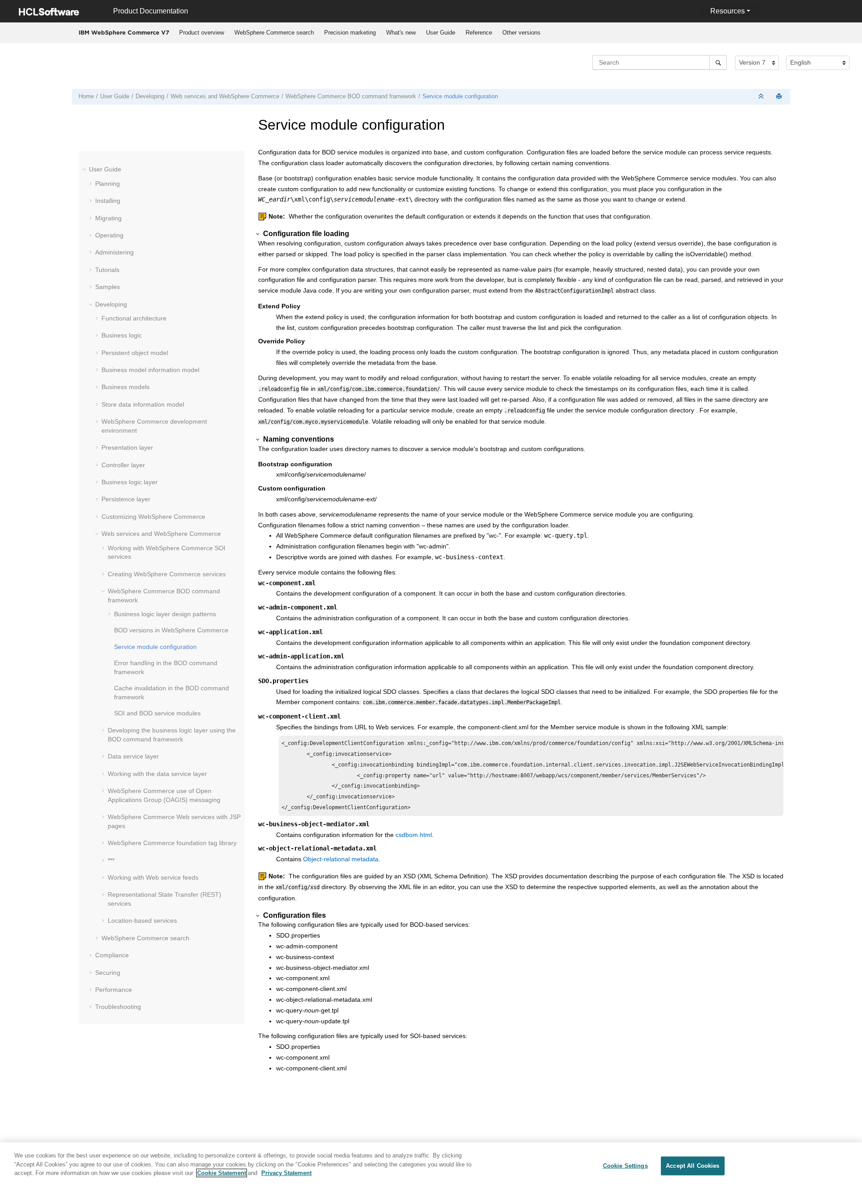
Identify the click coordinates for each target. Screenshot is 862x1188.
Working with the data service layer (157, 773)
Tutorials (107, 269)
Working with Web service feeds (153, 877)
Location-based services (142, 920)
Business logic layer (129, 482)
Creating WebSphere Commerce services (167, 574)
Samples (107, 286)
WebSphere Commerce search (274, 32)
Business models (125, 386)
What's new (401, 32)
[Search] (718, 62)
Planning (107, 183)
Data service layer (133, 756)
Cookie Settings (625, 1165)
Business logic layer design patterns (165, 614)
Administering (114, 252)
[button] (85, 169)
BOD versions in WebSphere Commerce (171, 630)
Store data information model (142, 404)
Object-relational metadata (340, 859)
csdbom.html (414, 834)
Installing (107, 200)
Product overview (201, 32)
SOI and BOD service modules (157, 713)
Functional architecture (134, 318)
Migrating (108, 218)
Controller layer (123, 465)
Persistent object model (134, 352)
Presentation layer (127, 447)
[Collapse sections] (762, 96)
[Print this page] (780, 96)
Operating (109, 235)
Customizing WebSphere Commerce (153, 516)
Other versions (521, 32)
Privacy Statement (286, 1173)
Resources (727, 11)
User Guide (440, 32)
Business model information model (150, 369)
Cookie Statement (221, 1173)
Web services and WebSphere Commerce (225, 96)
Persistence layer (125, 499)
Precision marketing (350, 32)
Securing (107, 972)
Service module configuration (460, 96)
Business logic (121, 335)
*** (111, 860)
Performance (113, 989)
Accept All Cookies (692, 1165)
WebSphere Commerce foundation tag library (172, 842)
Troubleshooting (118, 1006)
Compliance (112, 955)
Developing (150, 96)
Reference (479, 32)
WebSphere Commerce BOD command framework (351, 96)
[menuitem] (201, 32)
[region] (431, 1165)
